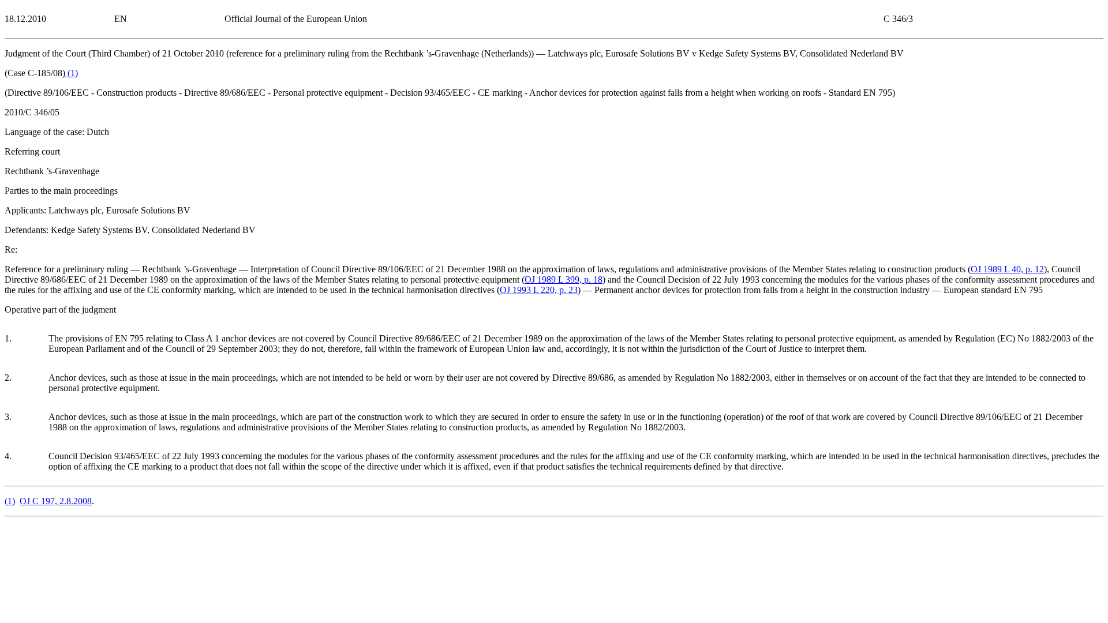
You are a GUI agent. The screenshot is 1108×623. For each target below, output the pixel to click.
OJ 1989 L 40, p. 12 (1007, 269)
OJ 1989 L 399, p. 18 (563, 279)
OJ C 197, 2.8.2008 (56, 501)
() (71, 73)
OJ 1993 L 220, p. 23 (539, 290)
